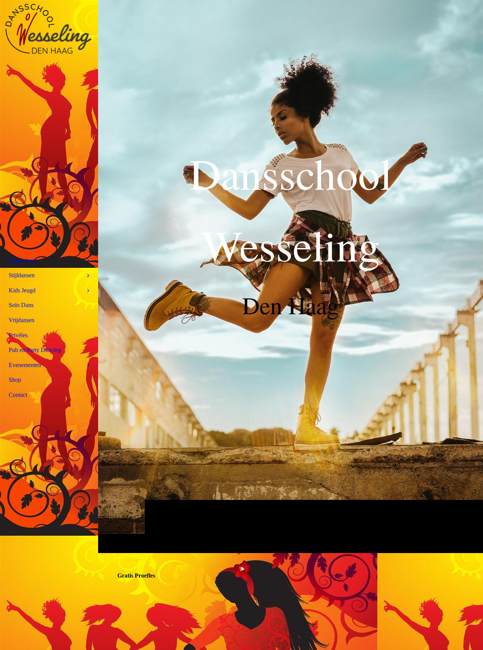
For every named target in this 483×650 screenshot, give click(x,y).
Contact (18, 395)
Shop (15, 379)
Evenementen (25, 365)
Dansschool (23, 260)
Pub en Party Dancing (35, 350)
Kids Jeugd (22, 290)
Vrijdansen (21, 320)
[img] (49, 28)
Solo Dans (21, 305)
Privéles (18, 335)
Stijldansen (22, 275)
